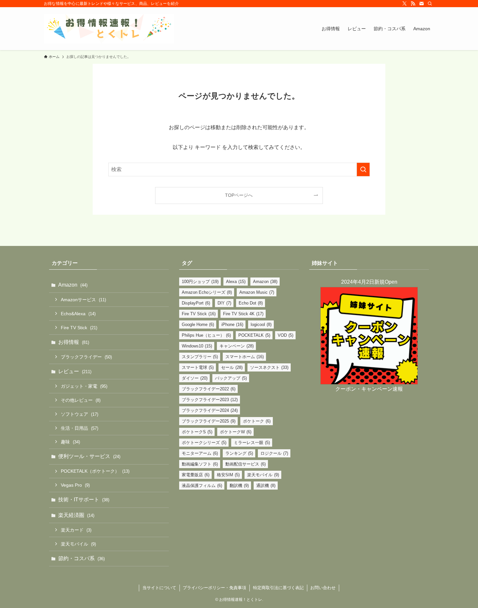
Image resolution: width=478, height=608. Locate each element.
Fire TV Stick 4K (243, 313)
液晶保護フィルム (202, 485)
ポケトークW (235, 431)
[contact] (421, 3)
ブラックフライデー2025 (208, 421)
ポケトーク (257, 421)
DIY (224, 303)
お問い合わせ (323, 587)
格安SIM (228, 474)
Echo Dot (251, 303)
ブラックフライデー (86, 356)
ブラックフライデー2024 (210, 410)
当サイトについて (159, 587)
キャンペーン (236, 346)
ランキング (239, 453)
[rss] (413, 3)
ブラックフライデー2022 (208, 388)
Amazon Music (256, 292)
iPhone (232, 324)
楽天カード (76, 530)
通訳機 (265, 485)
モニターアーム (200, 453)
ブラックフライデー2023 (210, 399)
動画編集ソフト (200, 464)
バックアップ (231, 378)
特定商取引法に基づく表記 (278, 587)
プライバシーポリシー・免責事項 (214, 587)
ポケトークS (197, 431)
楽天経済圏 (76, 515)
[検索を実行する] (363, 169)
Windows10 (197, 346)
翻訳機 (239, 485)
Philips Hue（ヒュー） (206, 335)
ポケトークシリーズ (204, 442)
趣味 (70, 441)
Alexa (236, 281)
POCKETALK (254, 335)
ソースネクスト (269, 367)
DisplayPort (196, 303)
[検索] (430, 3)
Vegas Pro (75, 485)
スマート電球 (198, 367)
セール (232, 367)
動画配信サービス (245, 464)
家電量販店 (195, 474)
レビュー (74, 371)
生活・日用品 (79, 428)
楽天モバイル (78, 544)
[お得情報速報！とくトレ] (109, 28)
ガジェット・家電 (84, 386)
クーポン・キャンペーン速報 (369, 389)
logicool (261, 324)
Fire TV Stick (79, 327)
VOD (285, 335)
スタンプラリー (200, 356)
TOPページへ (239, 195)
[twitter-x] (404, 3)
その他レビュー (80, 400)
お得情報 (73, 342)
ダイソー (194, 378)
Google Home (198, 324)
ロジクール (274, 453)
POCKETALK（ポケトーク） (95, 471)
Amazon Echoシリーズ (207, 292)
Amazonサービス (83, 299)
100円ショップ (200, 281)
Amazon (72, 285)
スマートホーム (244, 356)
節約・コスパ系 (81, 558)
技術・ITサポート (83, 499)
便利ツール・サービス (89, 456)
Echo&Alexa (78, 313)
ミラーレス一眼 (252, 442)
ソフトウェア (79, 414)
